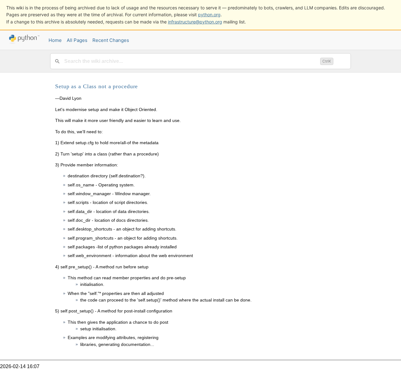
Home (55, 40)
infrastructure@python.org (195, 21)
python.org (209, 14)
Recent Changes (110, 40)
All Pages (77, 40)
